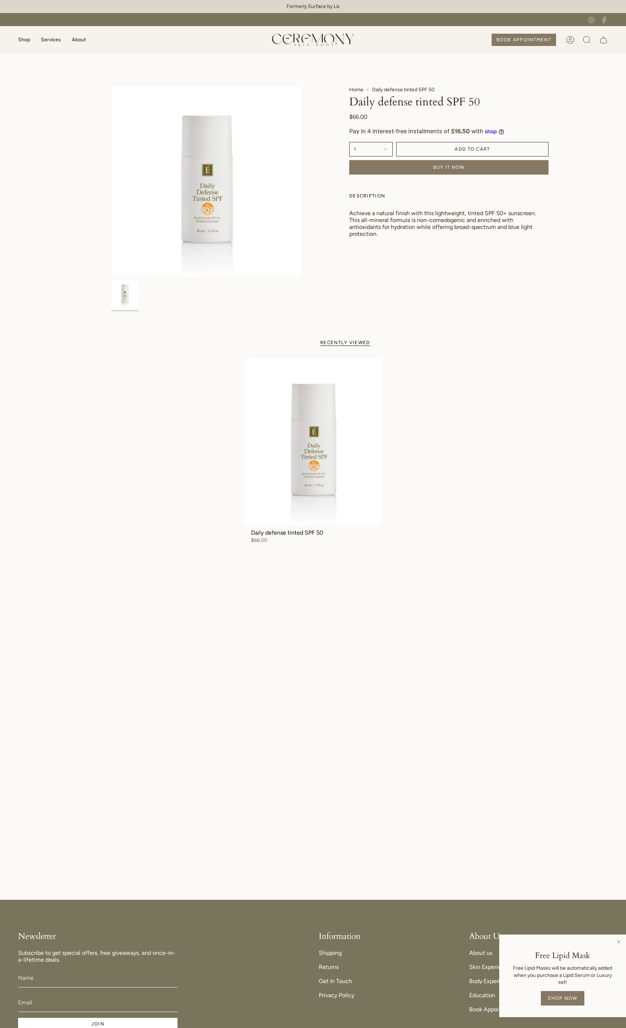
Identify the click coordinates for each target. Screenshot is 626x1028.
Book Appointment (493, 1009)
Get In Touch (335, 981)
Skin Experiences (491, 967)
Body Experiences (492, 981)
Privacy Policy (336, 995)
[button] (24, 40)
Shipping (330, 952)
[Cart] (603, 40)
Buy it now (449, 167)
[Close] (618, 941)
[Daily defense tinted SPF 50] (313, 442)
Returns (329, 967)
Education (482, 995)
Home (356, 90)
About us (480, 952)
